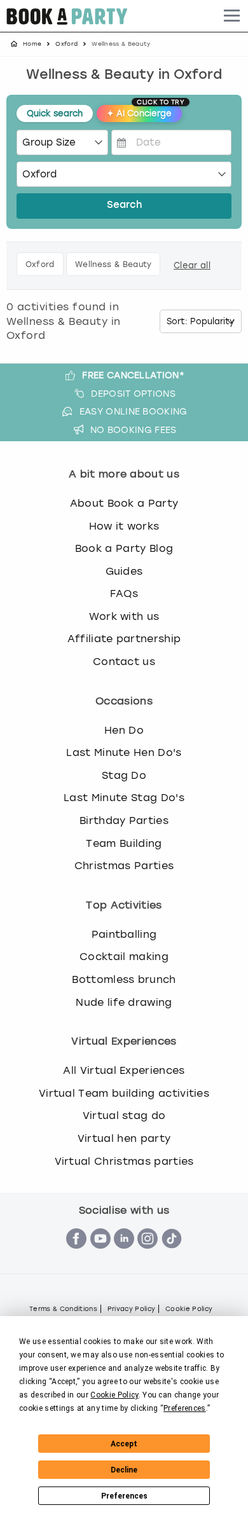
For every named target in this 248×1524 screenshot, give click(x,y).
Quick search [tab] (55, 113)
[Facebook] (76, 1255)
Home (32, 44)
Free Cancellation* (133, 375)
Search (124, 205)
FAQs (124, 593)
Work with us (124, 616)
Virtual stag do (124, 1115)
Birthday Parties (124, 820)
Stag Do (124, 775)
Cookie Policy (188, 1309)
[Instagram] (147, 1255)
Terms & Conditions (63, 1309)
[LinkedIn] (124, 1255)
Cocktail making (124, 957)
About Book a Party (124, 503)
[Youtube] (100, 1255)
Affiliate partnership (124, 639)
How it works (124, 526)
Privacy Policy (131, 1309)
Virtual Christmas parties (124, 1161)
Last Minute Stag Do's (124, 798)
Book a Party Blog (124, 548)
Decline (124, 1470)
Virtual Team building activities (124, 1093)
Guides (124, 571)
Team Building (124, 843)
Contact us (124, 662)
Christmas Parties (124, 866)
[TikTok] (172, 1255)
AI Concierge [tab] (144, 111)
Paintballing (124, 934)
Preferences (124, 1496)
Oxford (66, 44)
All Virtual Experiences (123, 1070)
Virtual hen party (124, 1138)
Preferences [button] (184, 1408)
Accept (124, 1443)
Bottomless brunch (124, 979)
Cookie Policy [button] (114, 1394)
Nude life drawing (124, 1002)
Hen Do (124, 730)
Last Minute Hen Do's (123, 752)
